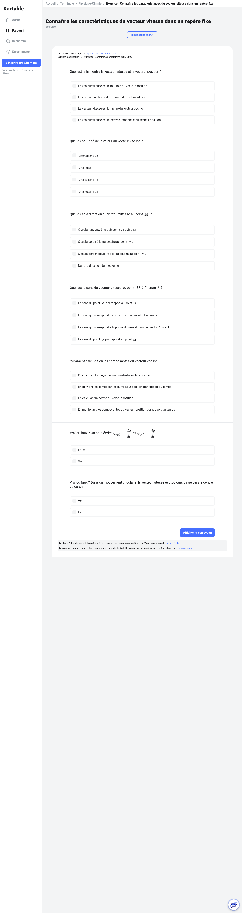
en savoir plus (173, 543)
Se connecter (21, 51)
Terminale (67, 3)
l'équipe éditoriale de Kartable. (101, 53)
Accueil (17, 20)
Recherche (19, 41)
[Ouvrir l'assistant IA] (233, 904)
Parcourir (18, 30)
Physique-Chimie (90, 3)
